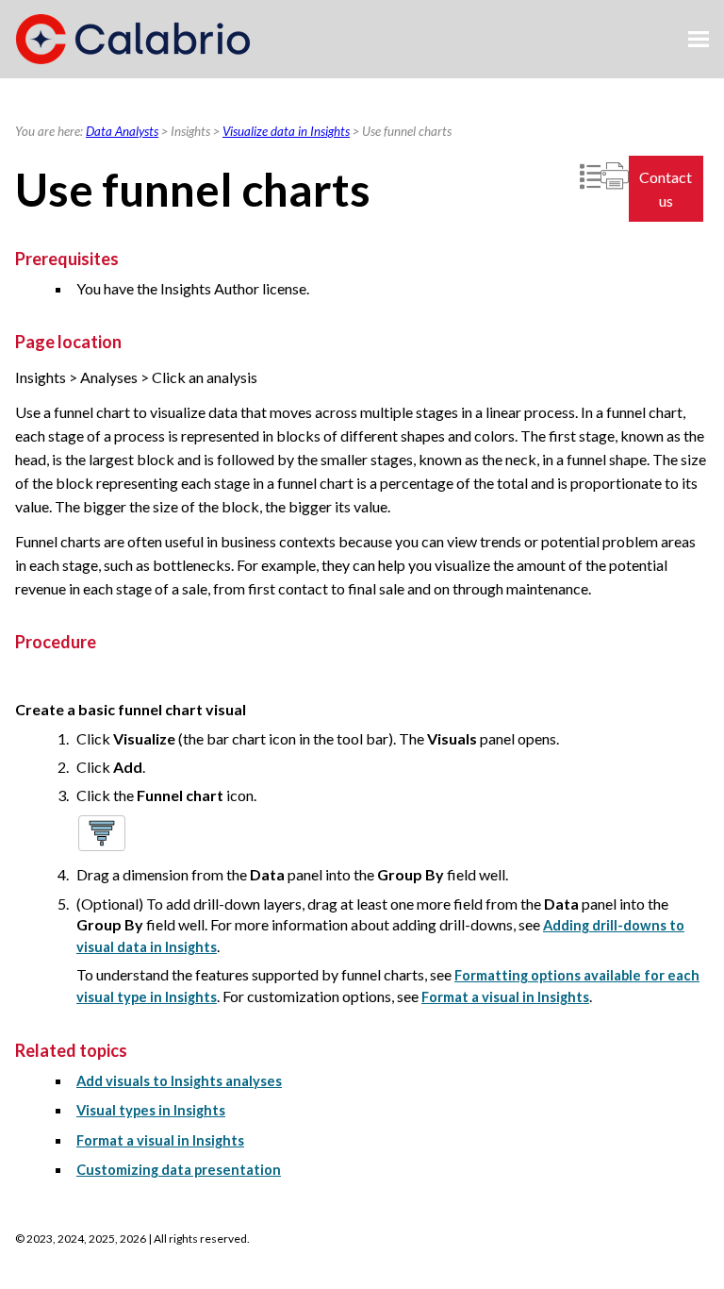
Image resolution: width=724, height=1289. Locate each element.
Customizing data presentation (178, 1170)
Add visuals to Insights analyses (179, 1081)
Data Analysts (122, 131)
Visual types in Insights (150, 1110)
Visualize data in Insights (286, 131)
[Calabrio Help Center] (133, 39)
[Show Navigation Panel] (698, 39)
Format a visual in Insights (505, 997)
